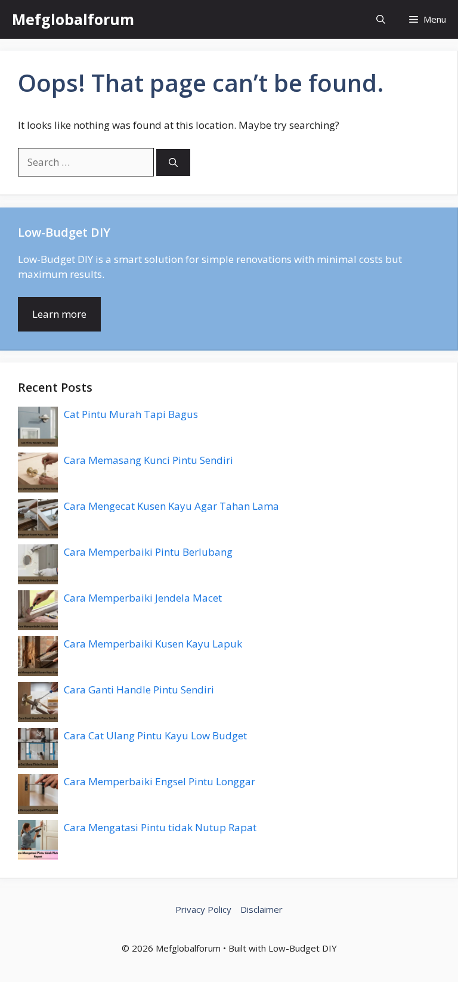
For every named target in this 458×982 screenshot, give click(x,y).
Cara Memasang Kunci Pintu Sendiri (148, 460)
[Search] (173, 162)
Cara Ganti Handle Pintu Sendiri (139, 689)
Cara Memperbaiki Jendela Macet (143, 598)
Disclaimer (261, 909)
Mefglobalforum (73, 19)
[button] (380, 19)
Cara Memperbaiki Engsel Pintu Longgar (159, 781)
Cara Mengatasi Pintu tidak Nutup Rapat (160, 827)
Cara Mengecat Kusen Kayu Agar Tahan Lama (171, 506)
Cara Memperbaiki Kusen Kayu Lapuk (153, 643)
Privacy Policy (203, 909)
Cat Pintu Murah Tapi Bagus (131, 414)
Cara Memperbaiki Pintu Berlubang (148, 552)
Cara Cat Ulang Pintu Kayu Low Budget (155, 735)
